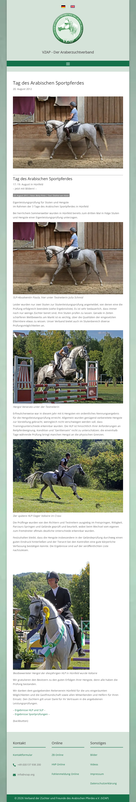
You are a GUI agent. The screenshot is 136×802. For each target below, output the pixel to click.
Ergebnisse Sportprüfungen (31, 714)
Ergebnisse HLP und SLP (29, 710)
